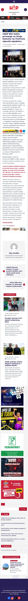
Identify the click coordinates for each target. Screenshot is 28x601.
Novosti (14, 44)
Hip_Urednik (7, 44)
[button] (22, 557)
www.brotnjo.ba (7, 222)
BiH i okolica (14, 560)
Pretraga (23, 509)
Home (2, 21)
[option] (14, 566)
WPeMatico (11, 225)
